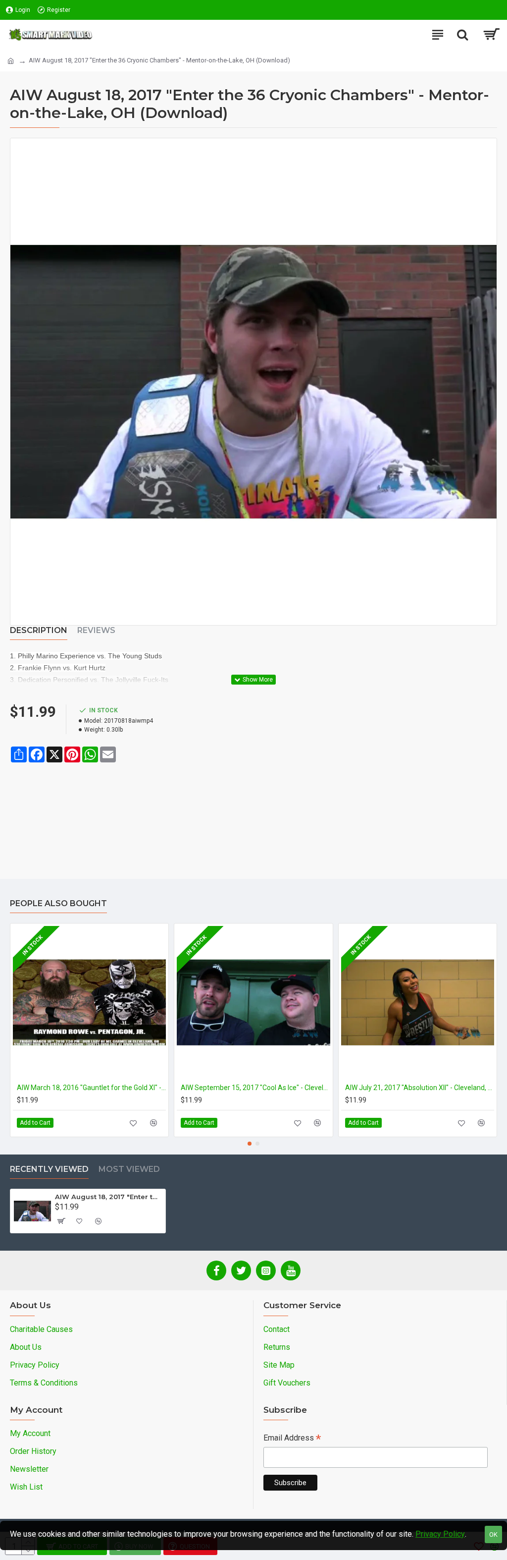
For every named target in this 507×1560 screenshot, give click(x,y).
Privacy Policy (440, 1534)
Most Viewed (129, 1169)
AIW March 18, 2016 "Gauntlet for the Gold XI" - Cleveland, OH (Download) (91, 1088)
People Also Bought (58, 903)
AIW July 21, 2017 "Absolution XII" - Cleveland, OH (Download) (419, 1088)
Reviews (96, 630)
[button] (250, 1144)
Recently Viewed (49, 1169)
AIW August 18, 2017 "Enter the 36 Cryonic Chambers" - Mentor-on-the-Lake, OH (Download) (108, 1197)
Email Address (292, 1438)
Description (38, 630)
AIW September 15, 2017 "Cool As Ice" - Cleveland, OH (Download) (255, 1088)
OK (493, 1534)
